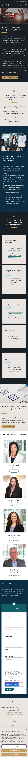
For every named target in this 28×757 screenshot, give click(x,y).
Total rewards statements (14, 317)
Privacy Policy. (12, 743)
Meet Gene (14, 575)
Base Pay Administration (8, 709)
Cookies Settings (14, 746)
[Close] (26, 729)
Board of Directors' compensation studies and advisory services (14, 255)
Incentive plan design (13, 336)
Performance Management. (14, 710)
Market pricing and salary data (15, 248)
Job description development (15, 311)
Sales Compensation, (18, 709)
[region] (14, 742)
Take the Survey (7, 426)
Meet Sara (14, 540)
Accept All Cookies (14, 754)
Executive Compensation (20, 707)
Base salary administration (14, 278)
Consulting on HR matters (14, 365)
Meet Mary (14, 470)
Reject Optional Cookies (14, 750)
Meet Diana (14, 505)
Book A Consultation (9, 77)
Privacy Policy (15, 680)
